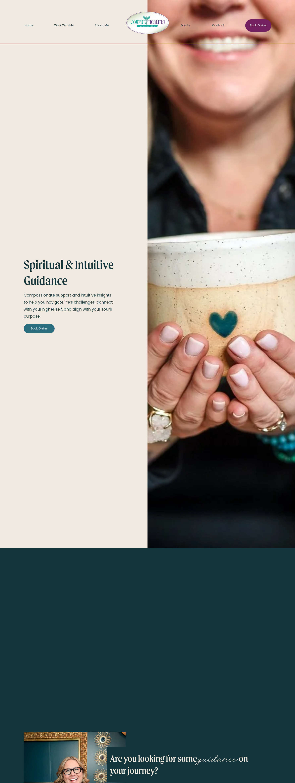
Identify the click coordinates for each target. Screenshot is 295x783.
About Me (102, 25)
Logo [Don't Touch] (145, 25)
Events (185, 25)
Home (29, 25)
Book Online (258, 25)
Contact (218, 25)
